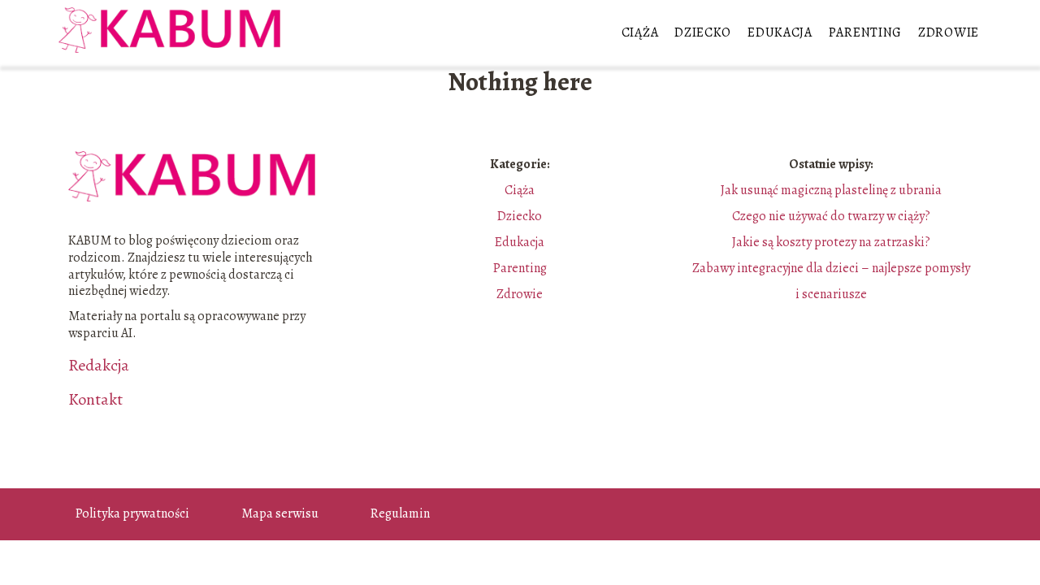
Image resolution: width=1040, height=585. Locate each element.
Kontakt (95, 399)
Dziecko (702, 32)
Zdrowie (948, 32)
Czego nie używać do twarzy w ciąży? (831, 216)
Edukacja (780, 32)
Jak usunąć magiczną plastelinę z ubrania (831, 190)
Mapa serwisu (279, 513)
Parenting (865, 32)
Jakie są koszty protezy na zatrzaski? (831, 242)
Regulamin (400, 513)
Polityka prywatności (132, 513)
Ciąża (640, 32)
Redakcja (98, 365)
